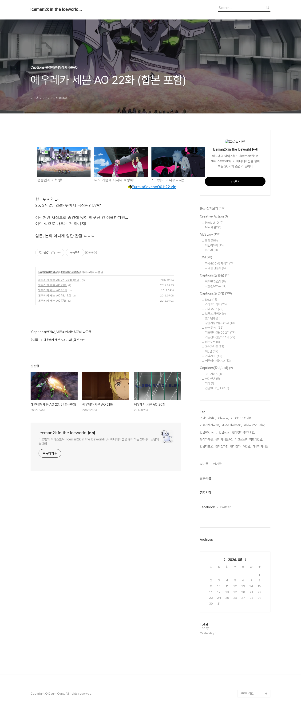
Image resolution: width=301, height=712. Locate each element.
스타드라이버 (216, 304)
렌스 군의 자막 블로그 (253, 641)
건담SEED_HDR (217, 388)
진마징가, (235, 446)
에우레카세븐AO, (232, 425)
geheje (246, 626)
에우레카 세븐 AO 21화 (52, 285)
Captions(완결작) (48, 272)
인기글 (217, 464)
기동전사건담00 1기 (220, 337)
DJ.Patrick (248, 633)
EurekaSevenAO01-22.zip (154, 186)
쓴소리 (211, 250)
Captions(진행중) (215, 275)
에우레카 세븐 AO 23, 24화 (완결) (59, 280)
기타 (209, 383)
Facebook (207, 507)
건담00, (205, 432)
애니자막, (223, 418)
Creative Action (214, 216)
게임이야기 (214, 245)
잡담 (211, 240)
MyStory (210, 234)
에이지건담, (250, 425)
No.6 (211, 299)
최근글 (204, 464)
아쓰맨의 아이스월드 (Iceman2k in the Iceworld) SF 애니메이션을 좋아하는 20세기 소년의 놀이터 (99, 441)
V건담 (211, 351)
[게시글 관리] (59, 252)
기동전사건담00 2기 (220, 332)
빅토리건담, (256, 439)
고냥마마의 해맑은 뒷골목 (254, 607)
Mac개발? (213, 227)
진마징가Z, (221, 446)
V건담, (247, 446)
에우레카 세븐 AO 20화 (52, 290)
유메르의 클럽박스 (251, 618)
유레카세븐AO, (224, 439)
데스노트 (212, 342)
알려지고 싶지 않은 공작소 (255, 659)
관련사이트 (247, 693)
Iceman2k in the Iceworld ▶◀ (56, 9)
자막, (262, 425)
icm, (214, 432)
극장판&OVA (215, 286)
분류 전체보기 (213, 208)
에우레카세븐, (261, 446)
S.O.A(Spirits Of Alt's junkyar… (255, 584)
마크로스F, (241, 439)
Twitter (225, 507)
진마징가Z (214, 309)
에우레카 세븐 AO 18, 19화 (54, 295)
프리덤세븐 (213, 318)
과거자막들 (214, 346)
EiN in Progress (251, 596)
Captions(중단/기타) (216, 368)
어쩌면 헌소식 (215, 281)
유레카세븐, (207, 439)
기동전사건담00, (210, 425)
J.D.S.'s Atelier (250, 648)
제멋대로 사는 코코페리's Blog (253, 674)
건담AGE (213, 356)
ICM (206, 257)
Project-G (214, 222)
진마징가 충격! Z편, (243, 432)
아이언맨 (212, 379)
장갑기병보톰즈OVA (220, 323)
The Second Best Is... (255, 686)
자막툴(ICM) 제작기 (219, 263)
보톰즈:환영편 (215, 313)
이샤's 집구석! (249, 573)
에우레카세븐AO (70, 272)
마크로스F (214, 328)
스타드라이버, (208, 418)
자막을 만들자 (215, 268)
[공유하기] (53, 252)
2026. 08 (235, 560)
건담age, (224, 432)
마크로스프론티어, (241, 418)
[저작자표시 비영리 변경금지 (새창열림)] (90, 252)
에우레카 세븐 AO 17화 (52, 300)
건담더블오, (207, 446)
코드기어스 (213, 374)
